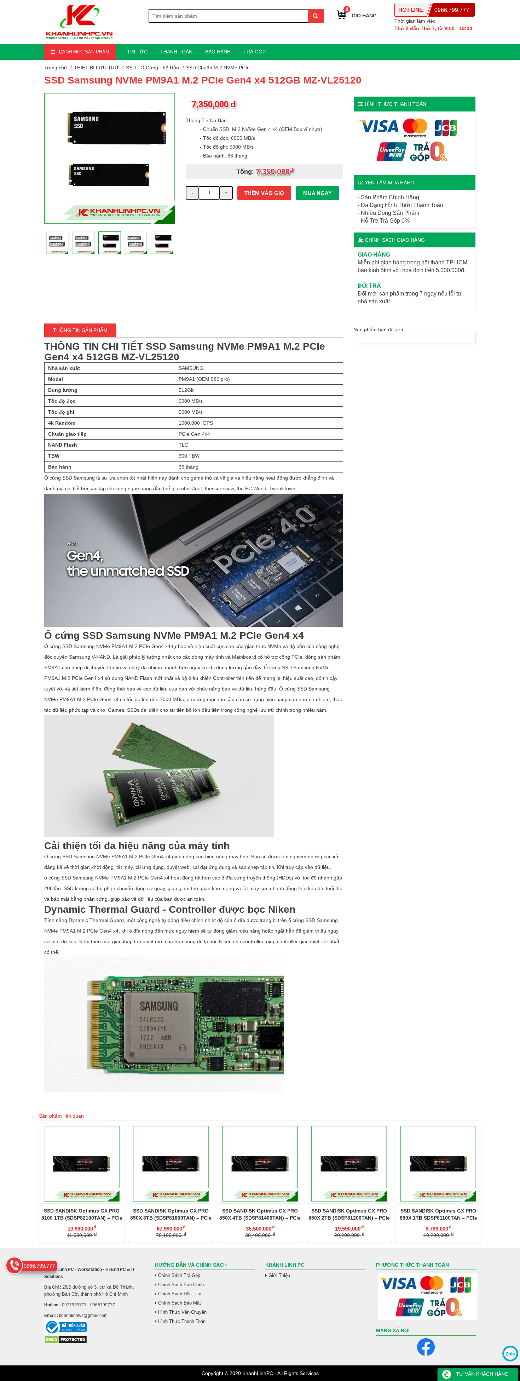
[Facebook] (426, 1347)
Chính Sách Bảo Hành (181, 1284)
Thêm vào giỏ (264, 193)
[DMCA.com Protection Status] (65, 1342)
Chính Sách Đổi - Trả (179, 1293)
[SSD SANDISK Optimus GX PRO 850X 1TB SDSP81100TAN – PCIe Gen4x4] (349, 1164)
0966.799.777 (451, 10)
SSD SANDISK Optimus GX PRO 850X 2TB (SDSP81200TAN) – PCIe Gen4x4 (260, 1214)
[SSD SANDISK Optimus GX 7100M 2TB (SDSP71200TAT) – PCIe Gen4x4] (438, 1164)
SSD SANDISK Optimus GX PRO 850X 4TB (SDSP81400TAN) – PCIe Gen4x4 (171, 1214)
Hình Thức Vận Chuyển (182, 1312)
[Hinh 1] (109, 222)
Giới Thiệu (279, 1275)
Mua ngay (317, 193)
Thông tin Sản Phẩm (80, 330)
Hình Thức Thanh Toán (182, 1321)
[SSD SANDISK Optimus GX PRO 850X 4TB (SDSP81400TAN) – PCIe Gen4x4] (171, 1164)
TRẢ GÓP (254, 52)
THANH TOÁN (176, 52)
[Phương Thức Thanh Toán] (426, 1296)
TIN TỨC (137, 52)
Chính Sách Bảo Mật (179, 1303)
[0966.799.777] (14, 1265)
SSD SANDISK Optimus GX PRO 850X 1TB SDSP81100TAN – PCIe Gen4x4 (349, 1214)
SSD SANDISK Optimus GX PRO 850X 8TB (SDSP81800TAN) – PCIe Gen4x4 (81, 1214)
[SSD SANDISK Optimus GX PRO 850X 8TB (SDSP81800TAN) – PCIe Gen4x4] (82, 1164)
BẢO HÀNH (218, 52)
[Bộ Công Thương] (94, 1327)
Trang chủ (55, 67)
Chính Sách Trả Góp (179, 1275)
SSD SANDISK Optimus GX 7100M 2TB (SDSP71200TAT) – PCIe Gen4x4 (438, 1214)
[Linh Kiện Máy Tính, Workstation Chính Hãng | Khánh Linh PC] (79, 39)
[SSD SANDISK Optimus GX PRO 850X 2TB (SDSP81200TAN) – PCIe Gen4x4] (260, 1164)
